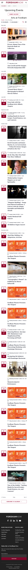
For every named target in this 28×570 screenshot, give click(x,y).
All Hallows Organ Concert (16, 225)
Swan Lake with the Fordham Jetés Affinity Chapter (14, 104)
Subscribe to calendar (13, 501)
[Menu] (2, 2)
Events (2, 20)
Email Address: (4, 553)
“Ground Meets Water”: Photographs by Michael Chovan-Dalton (15, 91)
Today (14, 497)
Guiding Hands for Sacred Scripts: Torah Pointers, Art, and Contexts (16, 118)
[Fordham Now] (14, 2)
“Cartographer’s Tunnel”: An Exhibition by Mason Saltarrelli (17, 281)
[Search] (26, 2)
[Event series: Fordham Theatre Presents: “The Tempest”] (26, 299)
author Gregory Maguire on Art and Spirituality (15, 180)
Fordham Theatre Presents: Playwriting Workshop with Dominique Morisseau (16, 347)
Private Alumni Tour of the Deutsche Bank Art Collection (16, 46)
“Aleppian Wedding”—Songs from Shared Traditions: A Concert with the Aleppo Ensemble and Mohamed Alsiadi (16, 206)
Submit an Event (14, 14)
